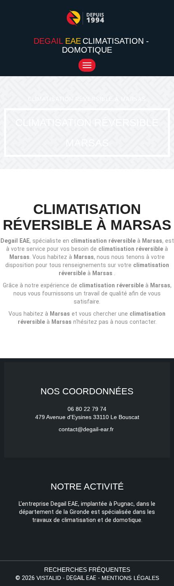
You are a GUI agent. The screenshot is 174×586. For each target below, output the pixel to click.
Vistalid (48, 578)
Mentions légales (130, 578)
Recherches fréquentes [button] (87, 569)
